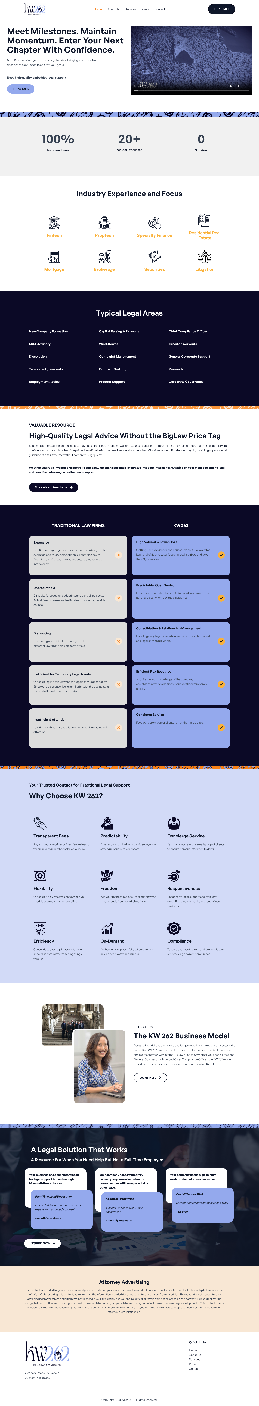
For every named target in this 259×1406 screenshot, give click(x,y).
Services (130, 9)
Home (98, 9)
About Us (113, 9)
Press (145, 9)
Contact (160, 9)
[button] (221, 9)
